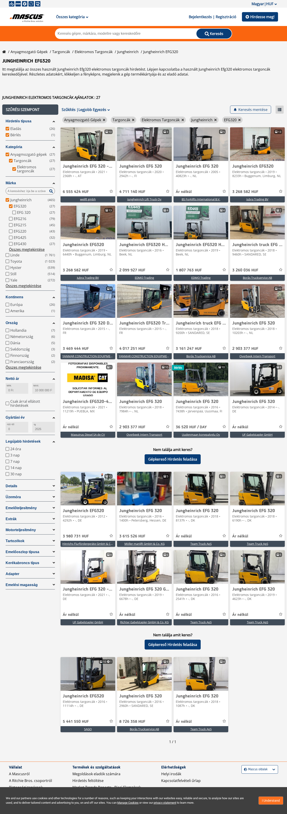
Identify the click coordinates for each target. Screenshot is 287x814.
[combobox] (244, 769)
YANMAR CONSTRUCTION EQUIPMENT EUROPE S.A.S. (97, 356)
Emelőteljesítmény (21, 508)
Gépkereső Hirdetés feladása (172, 459)
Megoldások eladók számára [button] (96, 773)
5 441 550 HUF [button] (76, 722)
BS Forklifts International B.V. (201, 199)
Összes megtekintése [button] (27, 249)
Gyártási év (15, 417)
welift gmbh (88, 199)
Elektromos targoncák (94, 51)
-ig (34, 424)
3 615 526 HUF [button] (132, 536)
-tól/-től (10, 424)
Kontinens (14, 297)
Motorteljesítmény (21, 530)
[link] (88, 144)
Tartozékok (15, 541)
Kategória (14, 147)
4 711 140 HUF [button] (132, 192)
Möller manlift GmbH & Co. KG (144, 544)
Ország (12, 323)
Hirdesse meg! (262, 16)
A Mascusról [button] (19, 773)
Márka (11, 183)
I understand (271, 800)
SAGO (88, 729)
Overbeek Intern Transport (257, 356)
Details (11, 486)
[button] (30, 109)
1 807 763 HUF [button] (189, 270)
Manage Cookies (128, 802)
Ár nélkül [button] (184, 192)
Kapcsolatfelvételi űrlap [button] (181, 780)
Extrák (11, 519)
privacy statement (165, 802)
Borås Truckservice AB (257, 278)
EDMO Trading (144, 278)
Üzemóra (13, 497)
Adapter (12, 574)
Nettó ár (12, 379)
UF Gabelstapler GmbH (257, 435)
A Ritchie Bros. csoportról (30, 780)
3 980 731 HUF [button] (76, 536)
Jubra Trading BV (257, 199)
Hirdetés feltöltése (88, 780)
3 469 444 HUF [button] (76, 349)
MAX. (36, 385)
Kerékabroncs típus (22, 563)
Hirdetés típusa (18, 121)
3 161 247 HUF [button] (189, 349)
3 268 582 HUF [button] (245, 192)
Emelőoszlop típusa (22, 552)
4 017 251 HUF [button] (132, 349)
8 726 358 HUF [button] (132, 722)
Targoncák (61, 51)
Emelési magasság (22, 585)
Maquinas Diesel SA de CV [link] (88, 435)
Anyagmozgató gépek (29, 51)
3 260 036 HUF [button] (245, 270)
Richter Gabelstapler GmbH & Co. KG (144, 622)
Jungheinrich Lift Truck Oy (144, 199)
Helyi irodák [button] (171, 773)
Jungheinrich (128, 51)
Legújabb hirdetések (23, 441)
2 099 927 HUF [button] (132, 270)
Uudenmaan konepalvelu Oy (201, 435)
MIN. (9, 385)
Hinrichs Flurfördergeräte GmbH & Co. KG (89, 544)
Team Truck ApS (201, 544)
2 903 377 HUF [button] (245, 349)
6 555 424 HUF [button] (76, 192)
